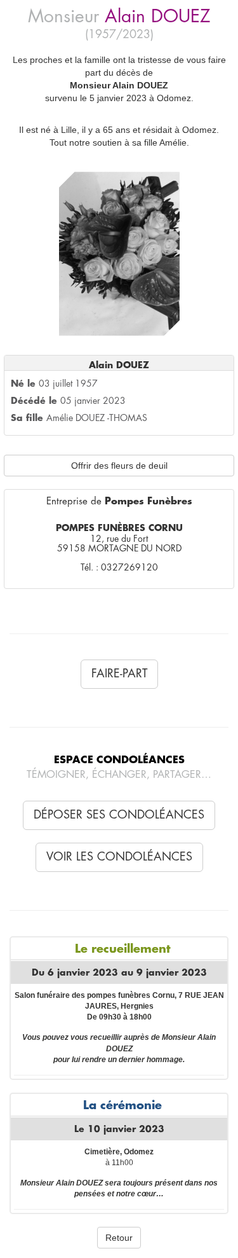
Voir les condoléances (119, 856)
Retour (119, 1238)
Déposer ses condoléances (119, 814)
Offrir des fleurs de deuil (119, 465)
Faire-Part (119, 673)
